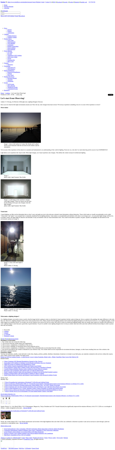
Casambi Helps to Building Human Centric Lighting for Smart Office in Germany (25, 369)
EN (94, 2)
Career (23, 437)
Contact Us (48, 2)
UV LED (9, 52)
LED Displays (11, 69)
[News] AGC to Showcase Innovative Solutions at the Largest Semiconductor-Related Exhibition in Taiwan (33, 390)
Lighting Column (12, 37)
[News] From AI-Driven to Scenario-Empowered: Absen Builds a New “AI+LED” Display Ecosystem (32, 385)
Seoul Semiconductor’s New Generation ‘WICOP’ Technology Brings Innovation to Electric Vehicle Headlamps (34, 429)
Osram (16, 16)
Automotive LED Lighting (14, 55)
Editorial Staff (16, 437)
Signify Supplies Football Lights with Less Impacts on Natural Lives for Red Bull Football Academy (31, 372)
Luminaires (10, 45)
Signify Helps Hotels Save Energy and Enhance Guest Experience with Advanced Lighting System (30, 375)
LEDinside (28, 448)
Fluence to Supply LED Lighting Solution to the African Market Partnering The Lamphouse (28, 433)
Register (3, 2)
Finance (9, 31)
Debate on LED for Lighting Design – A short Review (15, 357)
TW (92, 2)
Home (5, 5)
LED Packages (11, 42)
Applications (10, 32)
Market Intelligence (9, 70)
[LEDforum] (57, 25)
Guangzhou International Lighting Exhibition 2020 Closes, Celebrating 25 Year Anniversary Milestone (31, 430)
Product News (8, 39)
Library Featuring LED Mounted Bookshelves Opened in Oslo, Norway (23, 361)
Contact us (9, 437)
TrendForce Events (12, 87)
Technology (7, 66)
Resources (7, 90)
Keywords (60, 437)
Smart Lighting (11, 48)
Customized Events (12, 89)
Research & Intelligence (13, 72)
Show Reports (11, 85)
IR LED (9, 54)
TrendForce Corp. (28, 439)
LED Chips (10, 40)
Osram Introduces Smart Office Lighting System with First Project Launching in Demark (27, 367)
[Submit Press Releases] (57, 22)
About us (3, 437)
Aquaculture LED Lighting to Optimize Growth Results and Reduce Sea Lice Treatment (27, 363)
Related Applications (12, 46)
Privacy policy (52, 437)
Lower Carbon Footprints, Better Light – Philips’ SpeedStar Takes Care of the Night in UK (54, 357)
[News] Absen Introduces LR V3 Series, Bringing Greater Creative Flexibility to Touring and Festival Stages (34, 388)
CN (90, 2)
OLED (9, 58)
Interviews (10, 64)
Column (6, 333)
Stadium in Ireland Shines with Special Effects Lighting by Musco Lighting (24, 373)
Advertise (6, 8)
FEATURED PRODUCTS (8, 394)
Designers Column (9, 336)
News (5, 28)
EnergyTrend (35, 448)
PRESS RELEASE (6, 426)
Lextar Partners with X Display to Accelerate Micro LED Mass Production (24, 432)
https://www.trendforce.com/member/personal (20, 2)
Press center (29, 437)
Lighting (6, 34)
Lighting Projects (12, 36)
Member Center (40, 2)
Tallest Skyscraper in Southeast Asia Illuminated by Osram (19, 364)
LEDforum (10, 81)
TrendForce (4, 448)
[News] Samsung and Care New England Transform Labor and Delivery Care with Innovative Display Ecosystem (35, 386)
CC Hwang (7, 334)
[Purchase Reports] (57, 18)
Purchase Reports (8, 6)
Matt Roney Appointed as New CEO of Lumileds (17, 435)
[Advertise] (57, 20)
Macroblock (22, 16)
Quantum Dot (11, 60)
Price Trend (10, 75)
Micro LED (4, 16)
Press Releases (11, 49)
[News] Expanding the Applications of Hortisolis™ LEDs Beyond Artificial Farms (27, 382)
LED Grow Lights (12, 57)
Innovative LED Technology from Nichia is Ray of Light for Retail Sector (23, 370)
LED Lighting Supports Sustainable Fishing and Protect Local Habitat (22, 366)
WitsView (21, 448)
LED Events (10, 84)
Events (6, 82)
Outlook (9, 73)
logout (34, 2)
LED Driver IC (11, 67)
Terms (46, 437)
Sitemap (66, 437)
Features (6, 63)
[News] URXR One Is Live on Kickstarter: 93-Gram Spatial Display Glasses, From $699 (29, 391)
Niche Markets (8, 51)
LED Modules (11, 43)
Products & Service (9, 76)
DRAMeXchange (13, 448)
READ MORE (27, 408)
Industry (9, 29)
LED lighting (10, 16)
